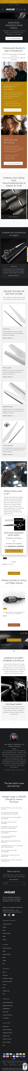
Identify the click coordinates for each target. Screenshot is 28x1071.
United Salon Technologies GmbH (11, 1061)
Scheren (4, 927)
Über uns (5, 972)
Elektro (4, 930)
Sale (4, 963)
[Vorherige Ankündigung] (2, 5)
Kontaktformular (6, 991)
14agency (4, 1062)
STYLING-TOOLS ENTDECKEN (13, 163)
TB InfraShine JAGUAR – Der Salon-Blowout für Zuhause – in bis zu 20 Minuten (14, 613)
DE (17, 9)
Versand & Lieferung (7, 1029)
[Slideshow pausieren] (26, 651)
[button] (2, 9)
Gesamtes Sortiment (7, 924)
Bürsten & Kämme (13, 217)
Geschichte (5, 975)
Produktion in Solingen (8, 978)
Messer (4, 936)
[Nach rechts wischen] (16, 221)
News (4, 987)
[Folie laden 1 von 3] (12, 651)
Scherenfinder (6, 1018)
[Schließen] (24, 518)
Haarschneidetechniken (8, 1002)
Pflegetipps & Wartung (7, 1005)
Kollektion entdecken (13, 275)
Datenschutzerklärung (11, 1062)
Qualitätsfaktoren (6, 1008)
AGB (17, 1062)
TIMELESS (14, 562)
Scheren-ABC (6, 1011)
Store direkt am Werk (7, 981)
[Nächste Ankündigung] (25, 5)
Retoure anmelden (7, 1042)
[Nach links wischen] (11, 221)
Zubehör (4, 939)
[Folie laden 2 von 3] (14, 651)
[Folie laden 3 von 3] (15, 651)
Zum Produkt (14, 643)
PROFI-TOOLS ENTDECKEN (12, 110)
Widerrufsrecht (22, 1062)
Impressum (6, 1064)
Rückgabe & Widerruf (7, 1032)
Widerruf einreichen (7, 1039)
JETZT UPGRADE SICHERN (14, 551)
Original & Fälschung (7, 1015)
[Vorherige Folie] (10, 651)
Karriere (4, 984)
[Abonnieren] (23, 883)
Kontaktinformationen (13, 1064)
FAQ (4, 994)
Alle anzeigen (14, 573)
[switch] (25, 1069)
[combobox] (18, 9)
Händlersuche (6, 1026)
